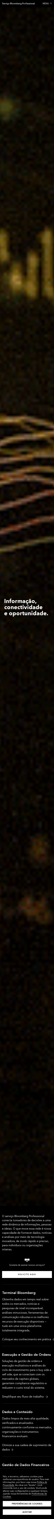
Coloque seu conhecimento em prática (26, 1339)
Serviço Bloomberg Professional (18, 3)
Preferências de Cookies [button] (27, 1503)
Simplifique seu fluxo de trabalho (23, 1396)
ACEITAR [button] (27, 1512)
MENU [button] (46, 3)
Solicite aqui (27, 1274)
